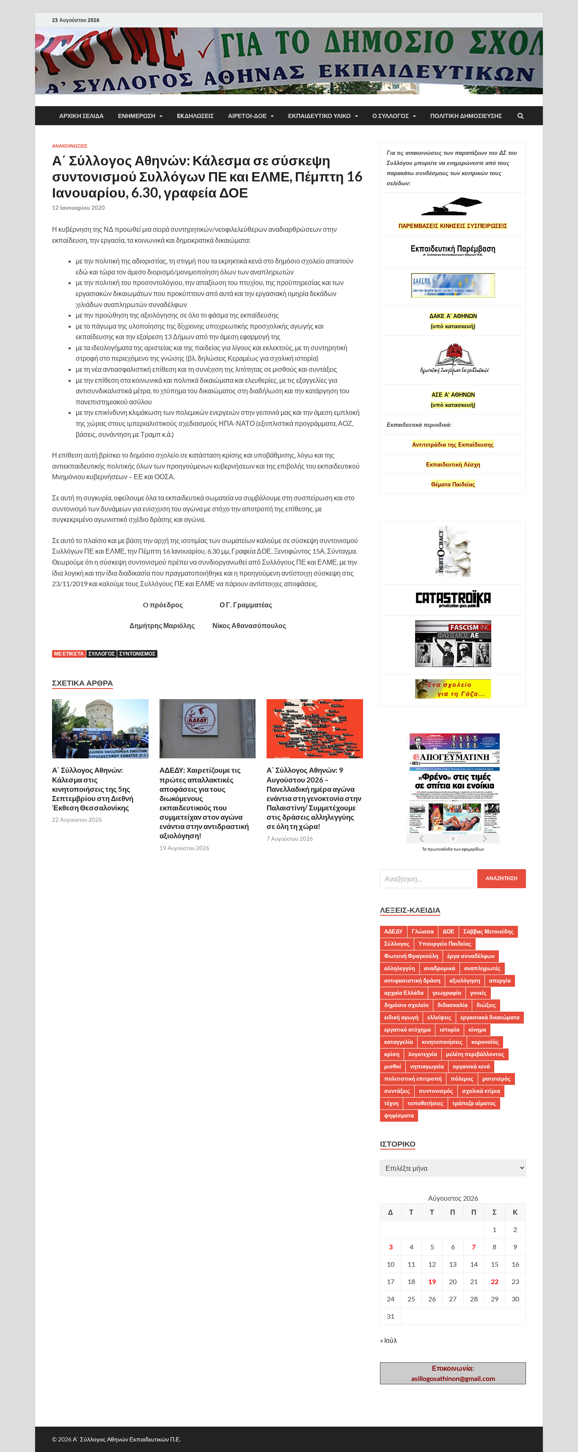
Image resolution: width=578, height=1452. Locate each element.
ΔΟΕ (448, 931)
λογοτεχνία (422, 1054)
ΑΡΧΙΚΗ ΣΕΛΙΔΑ (81, 116)
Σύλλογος (101, 654)
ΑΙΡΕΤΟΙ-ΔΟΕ (247, 116)
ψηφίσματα (399, 1115)
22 (494, 1281)
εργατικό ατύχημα (407, 1029)
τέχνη (391, 1103)
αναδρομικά (439, 968)
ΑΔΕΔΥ (393, 931)
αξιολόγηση (464, 980)
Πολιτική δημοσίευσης (466, 116)
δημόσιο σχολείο (406, 1005)
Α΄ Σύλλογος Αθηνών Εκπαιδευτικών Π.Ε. (127, 1439)
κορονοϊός (485, 1041)
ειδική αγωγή (401, 1017)
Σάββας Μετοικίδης (488, 931)
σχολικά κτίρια (481, 1090)
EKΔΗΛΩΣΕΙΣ (195, 116)
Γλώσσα (423, 931)
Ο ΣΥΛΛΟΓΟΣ (390, 116)
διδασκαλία (453, 1005)
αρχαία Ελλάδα (404, 992)
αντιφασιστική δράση (412, 980)
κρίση (391, 1054)
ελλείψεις (439, 1017)
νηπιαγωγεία (427, 1066)
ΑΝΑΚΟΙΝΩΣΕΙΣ (70, 146)
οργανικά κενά (471, 1066)
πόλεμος (462, 1078)
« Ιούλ (388, 1340)
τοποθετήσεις (425, 1103)
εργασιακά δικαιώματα (490, 1017)
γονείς (478, 992)
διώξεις (486, 1005)
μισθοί (392, 1066)
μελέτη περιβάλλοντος (475, 1054)
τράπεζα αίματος (474, 1103)
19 (432, 1281)
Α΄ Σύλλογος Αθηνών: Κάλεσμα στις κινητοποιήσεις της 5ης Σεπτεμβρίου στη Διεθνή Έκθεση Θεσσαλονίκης (92, 789)
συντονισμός (137, 654)
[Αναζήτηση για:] (453, 878)
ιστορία (450, 1029)
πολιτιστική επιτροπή (413, 1078)
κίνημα (477, 1029)
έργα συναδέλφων (471, 955)
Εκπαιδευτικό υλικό (319, 116)
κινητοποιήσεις (442, 1041)
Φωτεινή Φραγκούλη (411, 955)
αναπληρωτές (482, 968)
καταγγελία (398, 1041)
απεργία (500, 980)
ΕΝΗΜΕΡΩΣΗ (136, 116)
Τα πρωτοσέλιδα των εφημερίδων (453, 848)
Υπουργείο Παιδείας (444, 943)
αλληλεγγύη (399, 968)
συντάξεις (397, 1090)
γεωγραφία (446, 992)
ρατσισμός (496, 1078)
